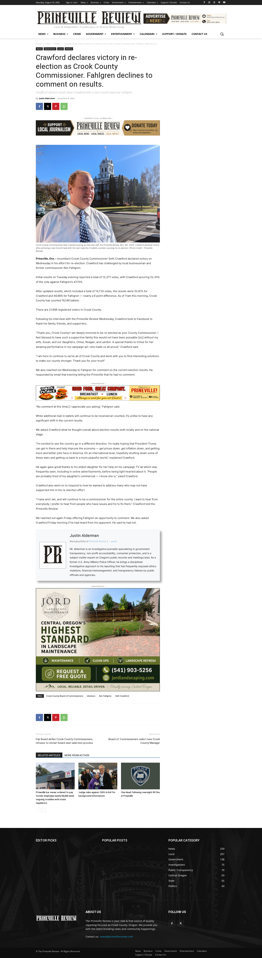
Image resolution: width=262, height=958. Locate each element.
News (48, 43)
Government (50, 48)
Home (39, 43)
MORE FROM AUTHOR (77, 755)
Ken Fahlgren (105, 696)
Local (60, 48)
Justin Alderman (47, 98)
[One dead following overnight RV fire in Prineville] (140, 776)
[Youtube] (224, 3)
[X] (214, 3)
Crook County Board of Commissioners (64, 696)
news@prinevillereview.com (116, 936)
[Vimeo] (219, 3)
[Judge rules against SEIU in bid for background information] (97, 776)
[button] (222, 34)
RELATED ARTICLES (49, 755)
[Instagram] (209, 3)
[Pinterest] (55, 106)
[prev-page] (38, 810)
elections (91, 696)
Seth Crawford (122, 696)
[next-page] (44, 810)
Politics (57, 43)
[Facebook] (204, 3)
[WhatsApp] (64, 106)
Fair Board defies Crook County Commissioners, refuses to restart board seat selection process (64, 741)
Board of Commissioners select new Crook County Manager (134, 741)
